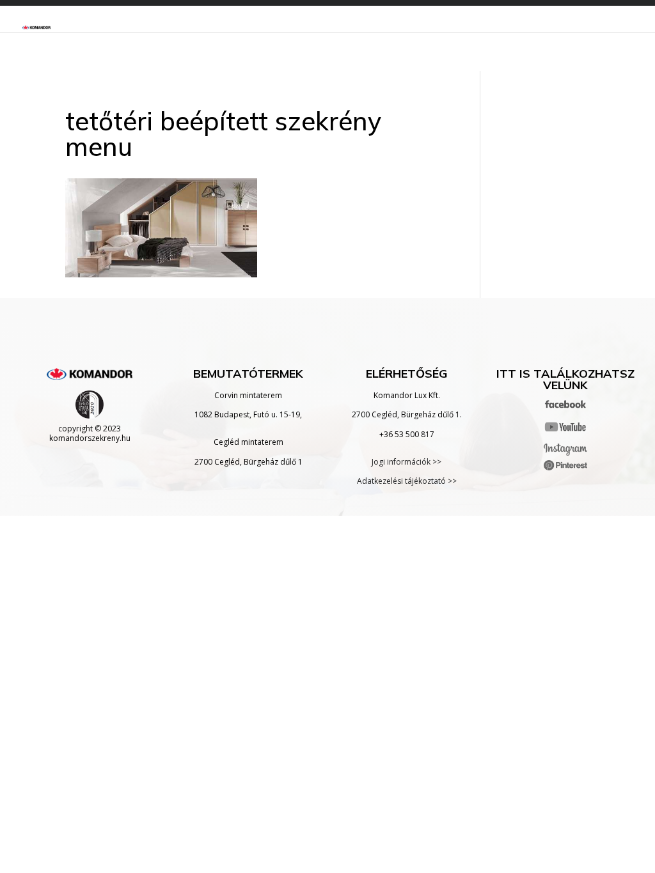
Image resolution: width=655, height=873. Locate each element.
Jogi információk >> (406, 461)
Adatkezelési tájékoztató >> (407, 480)
